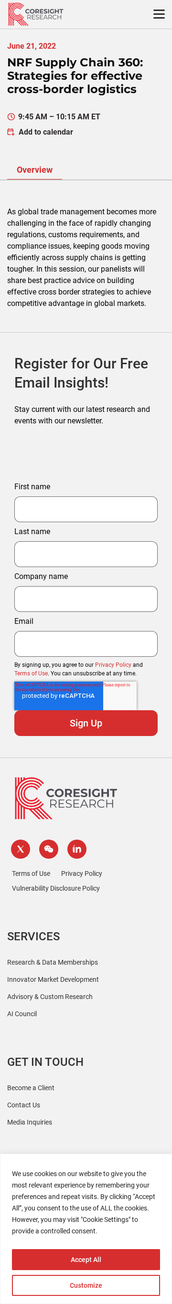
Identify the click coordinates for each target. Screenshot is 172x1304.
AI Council (22, 1014)
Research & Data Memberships (52, 962)
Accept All (86, 1259)
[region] (86, 1229)
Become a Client (30, 1088)
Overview (35, 170)
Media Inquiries (29, 1122)
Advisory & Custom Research (50, 996)
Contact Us (23, 1105)
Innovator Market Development (53, 979)
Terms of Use (31, 673)
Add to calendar (46, 132)
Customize (86, 1285)
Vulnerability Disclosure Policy (56, 888)
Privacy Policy (113, 665)
